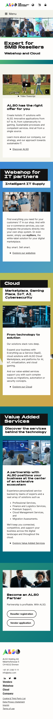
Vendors (7, 681)
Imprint (6, 705)
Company (8, 693)
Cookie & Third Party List (14, 698)
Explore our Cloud (22, 386)
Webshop (8, 685)
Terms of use (9, 708)
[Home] (11, 651)
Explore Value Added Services (29, 543)
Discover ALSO (21, 149)
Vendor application (20, 622)
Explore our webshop (24, 253)
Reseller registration (21, 613)
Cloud (6, 689)
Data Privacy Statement (14, 702)
